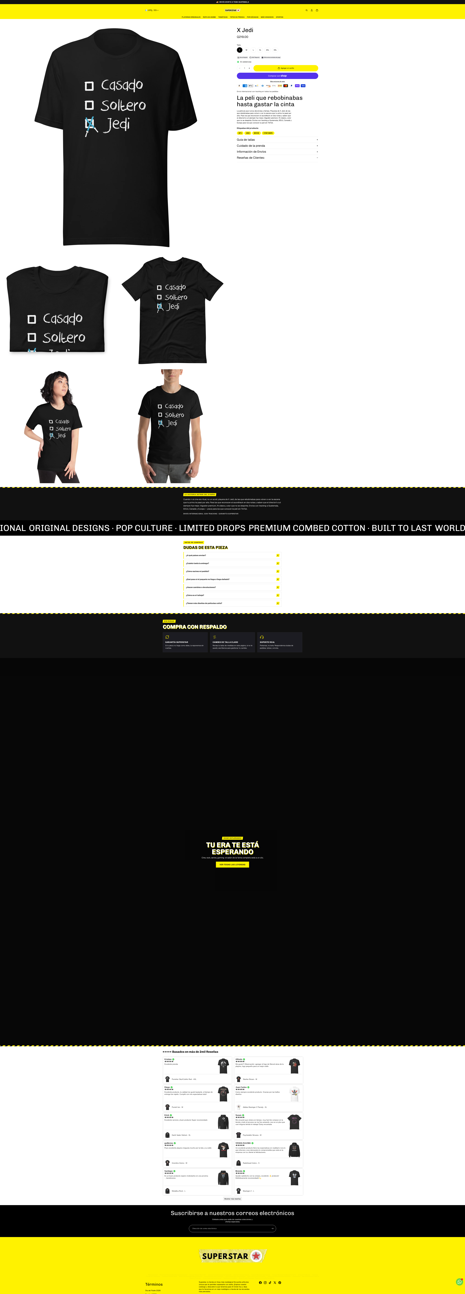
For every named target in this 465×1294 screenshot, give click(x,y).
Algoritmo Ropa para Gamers (241, 1275)
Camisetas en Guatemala (230, 1278)
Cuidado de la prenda (251, 146)
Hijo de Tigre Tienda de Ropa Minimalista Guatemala (173, 1275)
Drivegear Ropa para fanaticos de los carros (284, 1275)
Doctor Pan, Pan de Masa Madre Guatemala (190, 1276)
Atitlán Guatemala (153, 1275)
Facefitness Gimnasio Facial (169, 1276)
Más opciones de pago (277, 81)
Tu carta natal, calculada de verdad (212, 1278)
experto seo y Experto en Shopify (256, 1276)
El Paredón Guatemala (304, 1275)
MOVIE (256, 133)
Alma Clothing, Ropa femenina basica (235, 1276)
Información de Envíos (251, 152)
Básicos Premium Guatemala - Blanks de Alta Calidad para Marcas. (256, 1278)
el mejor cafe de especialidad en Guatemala (279, 1276)
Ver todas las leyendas (233, 864)
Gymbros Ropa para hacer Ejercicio (260, 1275)
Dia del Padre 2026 (153, 1290)
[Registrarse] (272, 1228)
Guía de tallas (246, 140)
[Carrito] (317, 10)
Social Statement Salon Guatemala (213, 1276)
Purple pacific (296, 1276)
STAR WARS (268, 133)
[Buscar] (306, 10)
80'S (240, 133)
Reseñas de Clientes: (251, 158)
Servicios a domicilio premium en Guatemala (220, 1275)
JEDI (248, 133)
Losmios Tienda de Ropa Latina (197, 1275)
